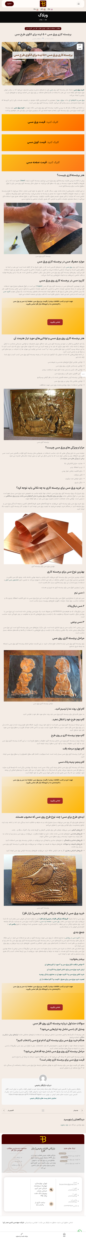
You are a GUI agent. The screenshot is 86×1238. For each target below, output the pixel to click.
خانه (46, 20)
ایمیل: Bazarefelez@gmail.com (72, 1183)
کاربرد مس (29, 29)
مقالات (40, 20)
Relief (23, 180)
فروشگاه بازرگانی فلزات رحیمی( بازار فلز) (54, 919)
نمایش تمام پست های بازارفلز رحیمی (43, 1098)
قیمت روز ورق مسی (69, 1159)
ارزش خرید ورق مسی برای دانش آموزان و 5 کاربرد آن (65, 969)
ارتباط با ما (17, 1157)
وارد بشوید (64, 1125)
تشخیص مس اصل (12, 580)
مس (51, 90)
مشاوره (9, 4)
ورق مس (69, 267)
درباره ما (17, 1161)
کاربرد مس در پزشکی (72, 938)
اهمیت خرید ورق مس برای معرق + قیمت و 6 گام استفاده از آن (62, 979)
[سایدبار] (83, 374)
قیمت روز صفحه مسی (68, 1155)
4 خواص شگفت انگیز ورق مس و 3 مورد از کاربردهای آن (64, 964)
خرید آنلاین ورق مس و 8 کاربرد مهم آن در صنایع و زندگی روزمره (61, 974)
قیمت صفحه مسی (36, 162)
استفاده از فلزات (50, 29)
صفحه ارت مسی (45, 921)
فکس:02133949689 (72, 1206)
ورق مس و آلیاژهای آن (76, 100)
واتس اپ (12, 924)
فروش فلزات (41, 29)
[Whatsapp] (79, 1231)
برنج (62, 100)
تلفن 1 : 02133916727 (72, 1189)
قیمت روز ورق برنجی (69, 1163)
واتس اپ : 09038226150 (72, 1201)
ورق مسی (33, 122)
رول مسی (56, 921)
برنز (58, 100)
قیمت (42, 122)
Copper (39, 286)
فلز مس (35, 29)
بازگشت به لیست (43, 1110)
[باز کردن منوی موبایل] (78, 4)
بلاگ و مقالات (16, 1165)
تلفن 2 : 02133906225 (72, 1195)
